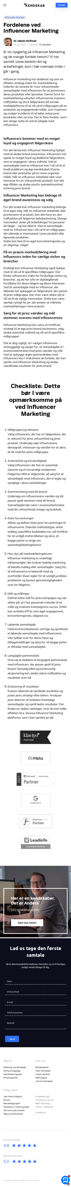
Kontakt (61, 5)
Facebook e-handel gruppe (16, 1107)
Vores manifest (43, 1074)
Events (6, 1100)
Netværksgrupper (11, 1103)
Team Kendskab (43, 1071)
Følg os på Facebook (13, 1114)
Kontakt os (41, 1112)
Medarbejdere (42, 1067)
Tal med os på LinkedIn (14, 1110)
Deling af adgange (12, 1071)
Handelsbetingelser (12, 1074)
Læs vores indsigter (12, 1096)
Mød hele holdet (27, 922)
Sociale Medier (15, 17)
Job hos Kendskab (44, 1081)
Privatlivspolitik (10, 1078)
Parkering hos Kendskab (14, 1067)
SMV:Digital (41, 1078)
